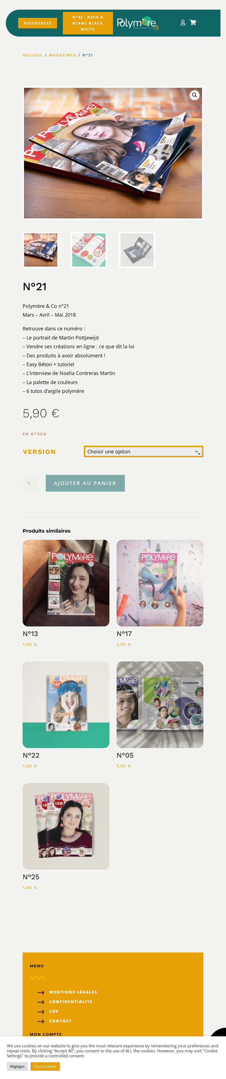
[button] (195, 95)
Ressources (38, 23)
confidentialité (71, 1001)
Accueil (33, 55)
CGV (54, 1011)
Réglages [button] (17, 1066)
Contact (60, 1020)
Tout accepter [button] (45, 1066)
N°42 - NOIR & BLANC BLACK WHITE (88, 23)
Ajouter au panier (85, 483)
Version (39, 452)
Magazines (62, 55)
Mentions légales (73, 992)
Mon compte (46, 1034)
